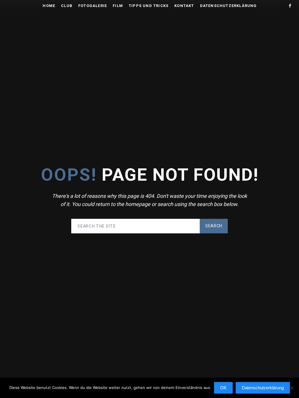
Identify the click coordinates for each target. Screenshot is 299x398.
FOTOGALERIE (92, 5)
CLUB (66, 5)
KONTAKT (184, 5)
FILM (118, 5)
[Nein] (292, 391)
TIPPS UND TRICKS (148, 5)
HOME (49, 5)
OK (223, 387)
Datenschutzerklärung (228, 5)
